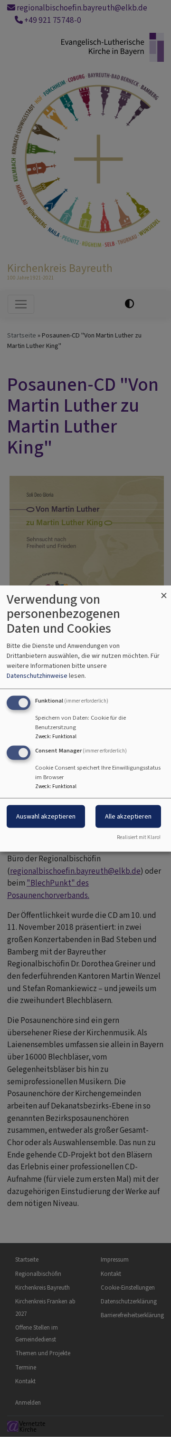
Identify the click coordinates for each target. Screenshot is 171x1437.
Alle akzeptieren (128, 816)
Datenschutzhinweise (37, 675)
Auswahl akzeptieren (46, 816)
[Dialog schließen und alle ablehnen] (164, 591)
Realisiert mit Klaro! (139, 837)
